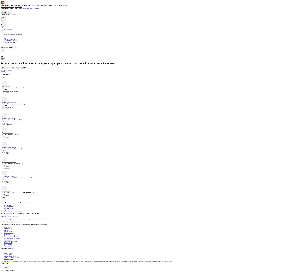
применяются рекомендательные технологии (32, 261)
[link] (3, 23)
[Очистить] (3, 51)
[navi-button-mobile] (2, 31)
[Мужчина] (4, 83)
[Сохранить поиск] (2, 57)
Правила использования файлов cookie (28, 8)
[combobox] (8, 47)
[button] (2, 26)
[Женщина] (4, 115)
